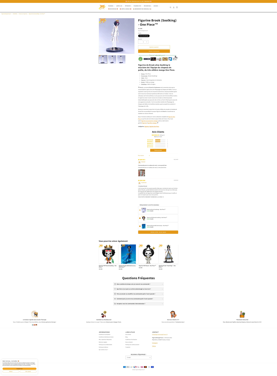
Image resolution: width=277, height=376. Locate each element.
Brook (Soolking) (144, 35)
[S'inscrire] (149, 357)
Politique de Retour (103, 347)
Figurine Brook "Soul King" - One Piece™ (167, 266)
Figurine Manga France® (6, 13)
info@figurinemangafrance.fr (160, 334)
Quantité (140, 39)
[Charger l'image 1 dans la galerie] (103, 59)
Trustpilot (127, 347)
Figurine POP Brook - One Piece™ (147, 265)
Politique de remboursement (132, 344)
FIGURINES (15, 13)
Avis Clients (128, 334)
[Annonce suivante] (177, 1)
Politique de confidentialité (105, 344)
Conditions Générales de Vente (106, 337)
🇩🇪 (36, 325)
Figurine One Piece (154, 126)
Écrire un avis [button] (158, 150)
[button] (111, 5)
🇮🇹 (33, 325)
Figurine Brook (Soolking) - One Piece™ (37, 13)
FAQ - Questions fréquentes (105, 339)
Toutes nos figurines (23, 13)
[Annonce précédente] (99, 1)
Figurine (146, 126)
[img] (141, 159)
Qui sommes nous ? (103, 349)
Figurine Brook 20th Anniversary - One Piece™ (158, 225)
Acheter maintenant (154, 51)
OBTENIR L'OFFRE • (158, 232)
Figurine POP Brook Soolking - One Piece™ (157, 217)
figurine (144, 123)
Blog (126, 337)
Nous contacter (129, 342)
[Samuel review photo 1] (141, 172)
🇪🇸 (34, 325)
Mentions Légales (103, 342)
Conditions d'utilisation (104, 334)
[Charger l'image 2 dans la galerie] (112, 59)
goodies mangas (152, 123)
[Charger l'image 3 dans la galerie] (121, 59)
